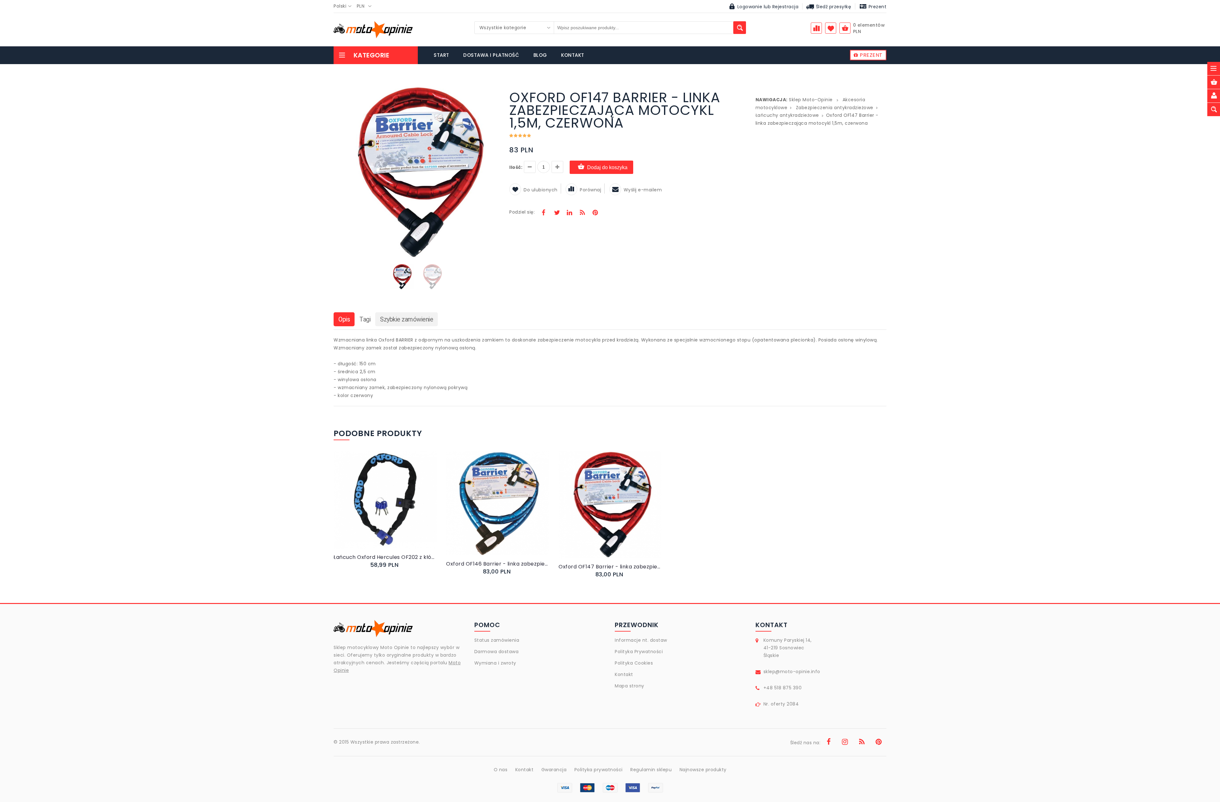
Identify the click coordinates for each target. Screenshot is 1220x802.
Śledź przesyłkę (832, 6)
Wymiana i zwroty (495, 663)
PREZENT (870, 55)
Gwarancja (554, 769)
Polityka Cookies (634, 663)
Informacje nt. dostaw (641, 640)
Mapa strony (629, 686)
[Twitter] (556, 213)
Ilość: (515, 167)
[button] (494, 92)
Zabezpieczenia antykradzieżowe (834, 107)
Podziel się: (522, 212)
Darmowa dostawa (496, 651)
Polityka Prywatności (639, 651)
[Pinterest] (595, 213)
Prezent (876, 6)
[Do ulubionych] (393, 506)
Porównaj (590, 190)
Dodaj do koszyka (607, 167)
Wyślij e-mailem (643, 190)
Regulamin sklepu (651, 769)
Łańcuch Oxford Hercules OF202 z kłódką (385, 557)
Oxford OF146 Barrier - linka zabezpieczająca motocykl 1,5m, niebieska (497, 563)
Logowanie (749, 6)
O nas (501, 769)
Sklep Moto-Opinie (811, 99)
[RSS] (582, 213)
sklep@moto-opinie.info (791, 671)
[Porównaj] (400, 506)
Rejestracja (785, 6)
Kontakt (624, 674)
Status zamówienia (496, 640)
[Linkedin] (569, 213)
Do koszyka (379, 506)
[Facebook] (543, 213)
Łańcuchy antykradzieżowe (787, 115)
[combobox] (344, 6)
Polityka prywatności (598, 769)
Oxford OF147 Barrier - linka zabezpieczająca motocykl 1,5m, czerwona (610, 566)
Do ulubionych (541, 190)
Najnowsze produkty (703, 769)
